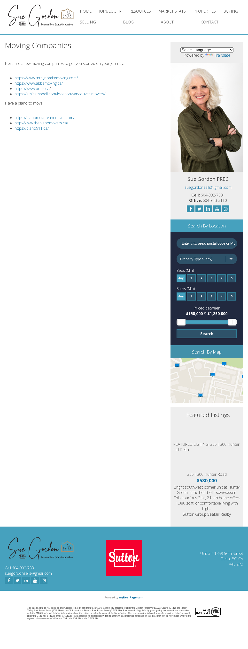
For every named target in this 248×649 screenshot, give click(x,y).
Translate (222, 55)
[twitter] (17, 580)
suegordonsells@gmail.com (208, 187)
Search (206, 333)
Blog (128, 22)
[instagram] (43, 580)
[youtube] (35, 580)
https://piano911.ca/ (32, 128)
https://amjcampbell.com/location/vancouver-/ (60, 94)
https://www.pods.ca (32, 88)
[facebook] (9, 580)
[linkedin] (26, 580)
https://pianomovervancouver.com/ (44, 117)
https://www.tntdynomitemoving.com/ (46, 78)
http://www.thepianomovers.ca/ (41, 123)
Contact (209, 22)
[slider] (181, 322)
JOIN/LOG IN (110, 11)
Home (86, 11)
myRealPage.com (131, 597)
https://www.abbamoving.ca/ (39, 83)
